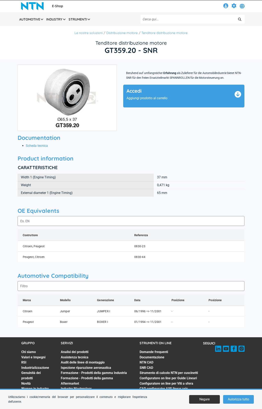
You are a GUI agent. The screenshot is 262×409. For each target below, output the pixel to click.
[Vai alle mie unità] (234, 6)
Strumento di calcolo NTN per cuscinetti (169, 373)
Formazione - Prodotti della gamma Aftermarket (87, 380)
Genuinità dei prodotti (31, 375)
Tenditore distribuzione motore (164, 33)
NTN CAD (146, 362)
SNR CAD (146, 368)
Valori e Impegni (33, 357)
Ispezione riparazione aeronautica (86, 368)
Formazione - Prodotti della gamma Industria (94, 373)
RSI (23, 362)
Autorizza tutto (238, 399)
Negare (204, 399)
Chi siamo (28, 352)
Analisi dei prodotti (74, 352)
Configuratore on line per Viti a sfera (166, 383)
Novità (26, 383)
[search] (239, 19)
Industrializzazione (35, 368)
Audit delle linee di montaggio (83, 362)
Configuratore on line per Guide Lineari (168, 378)
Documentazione (152, 357)
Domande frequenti (154, 352)
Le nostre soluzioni (89, 33)
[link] (225, 6)
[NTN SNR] (32, 6)
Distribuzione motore (122, 33)
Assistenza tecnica (74, 357)
